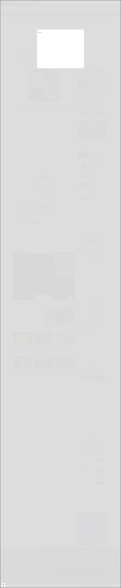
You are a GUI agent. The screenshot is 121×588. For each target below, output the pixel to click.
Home (39, 32)
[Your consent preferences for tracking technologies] (3, 584)
